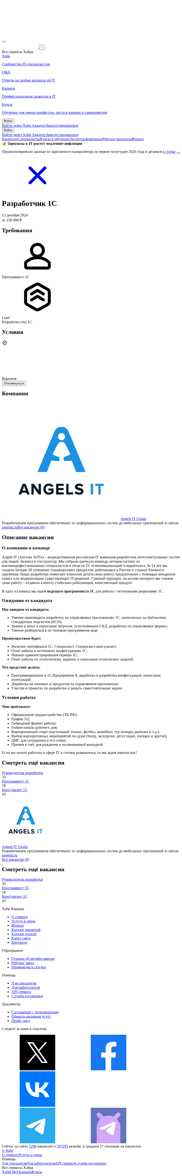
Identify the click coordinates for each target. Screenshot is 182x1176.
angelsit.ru (9, 527)
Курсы (37, 1172)
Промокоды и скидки (28, 967)
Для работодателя (25, 987)
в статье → (171, 152)
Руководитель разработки (22, 773)
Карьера (25, 1172)
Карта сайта (21, 938)
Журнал (137, 139)
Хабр (6, 1172)
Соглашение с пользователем (35, 1012)
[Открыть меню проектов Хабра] (4, 41)
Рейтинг (109, 139)
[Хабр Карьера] (20, 47)
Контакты (19, 942)
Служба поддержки (27, 996)
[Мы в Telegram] (37, 1142)
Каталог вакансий (26, 930)
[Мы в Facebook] (108, 1069)
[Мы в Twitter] (37, 1069)
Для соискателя (23, 983)
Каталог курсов (23, 934)
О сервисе (19, 917)
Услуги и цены (23, 921)
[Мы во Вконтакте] (37, 1105)
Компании (94, 139)
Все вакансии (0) (31, 527)
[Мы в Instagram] (108, 1105)
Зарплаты (123, 139)
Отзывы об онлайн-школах (33, 959)
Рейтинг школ (22, 963)
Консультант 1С (14, 790)
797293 (62, 1146)
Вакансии (10, 139)
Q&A (14, 1172)
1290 (32, 1146)
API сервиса (21, 992)
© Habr (7, 1151)
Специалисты (29, 139)
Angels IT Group (133, 519)
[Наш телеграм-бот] (108, 1142)
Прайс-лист (20, 1021)
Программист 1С (15, 781)
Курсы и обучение (54, 139)
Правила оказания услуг (31, 1016)
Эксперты (77, 139)
